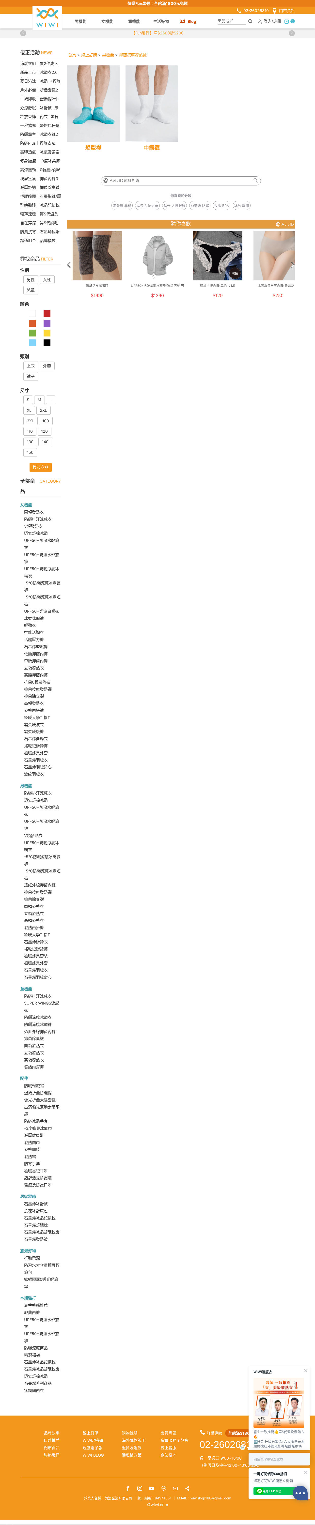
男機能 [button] (80, 21)
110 (30, 431)
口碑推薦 (52, 1440)
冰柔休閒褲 (34, 618)
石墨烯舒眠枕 (36, 1225)
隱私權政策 (132, 1455)
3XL (30, 420)
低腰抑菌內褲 (36, 653)
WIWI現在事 (93, 1440)
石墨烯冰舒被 (36, 1203)
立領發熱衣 (34, 667)
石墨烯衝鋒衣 (36, 738)
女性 (47, 279)
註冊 (277, 20)
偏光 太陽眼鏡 (174, 205)
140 (45, 441)
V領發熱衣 (33, 526)
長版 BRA (221, 205)
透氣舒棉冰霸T (37, 533)
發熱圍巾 (32, 1142)
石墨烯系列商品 (38, 1383)
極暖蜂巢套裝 (36, 955)
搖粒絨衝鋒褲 (36, 745)
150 (30, 452)
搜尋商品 (40, 467)
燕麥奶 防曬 (200, 205)
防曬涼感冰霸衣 (38, 1017)
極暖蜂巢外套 (36, 752)
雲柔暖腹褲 (34, 731)
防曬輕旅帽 (34, 1085)
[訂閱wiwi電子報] (175, 1489)
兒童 (31, 290)
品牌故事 (52, 1433)
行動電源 (32, 1258)
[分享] (187, 1489)
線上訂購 (89, 54)
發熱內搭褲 (34, 710)
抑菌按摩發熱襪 (38, 689)
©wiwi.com (157, 1504)
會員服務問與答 (174, 1440)
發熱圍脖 (32, 1149)
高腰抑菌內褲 (36, 674)
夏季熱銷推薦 (36, 1305)
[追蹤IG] (140, 1489)
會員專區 (168, 1433)
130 (30, 441)
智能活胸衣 (34, 632)
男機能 (108, 54)
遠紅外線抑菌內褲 (40, 885)
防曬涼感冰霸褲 (38, 1024)
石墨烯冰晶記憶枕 (40, 1218)
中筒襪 (151, 147)
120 (44, 431)
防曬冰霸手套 (36, 1121)
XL (29, 410)
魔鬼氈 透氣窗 (147, 205)
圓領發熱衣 (34, 512)
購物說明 (130, 1433)
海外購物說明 (133, 1440)
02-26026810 (256, 10)
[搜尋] (250, 21)
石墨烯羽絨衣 (36, 760)
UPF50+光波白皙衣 (41, 611)
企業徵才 (168, 1455)
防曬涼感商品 (36, 1347)
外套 (47, 365)
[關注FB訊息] (128, 1489)
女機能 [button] (107, 21)
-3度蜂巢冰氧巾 (38, 1128)
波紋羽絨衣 (34, 774)
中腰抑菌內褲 (36, 660)
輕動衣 (30, 625)
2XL (43, 410)
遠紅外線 (132, 181)
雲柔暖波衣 (34, 724)
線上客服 (168, 1447)
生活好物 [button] (161, 21)
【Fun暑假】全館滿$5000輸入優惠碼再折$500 (157, 32)
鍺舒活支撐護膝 (38, 1177)
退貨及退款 (132, 1447)
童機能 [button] (134, 21)
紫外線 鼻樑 (122, 205)
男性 (31, 279)
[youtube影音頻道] (152, 1489)
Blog (192, 21)
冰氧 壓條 (241, 205)
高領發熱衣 (34, 703)
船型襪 (93, 147)
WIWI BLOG (93, 1455)
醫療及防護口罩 (38, 1184)
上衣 (31, 365)
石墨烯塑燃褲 (36, 646)
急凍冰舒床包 (36, 1210)
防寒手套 (32, 1163)
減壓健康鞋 (34, 1135)
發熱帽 (30, 1156)
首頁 (72, 54)
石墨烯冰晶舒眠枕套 (42, 1232)
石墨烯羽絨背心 (38, 766)
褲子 (31, 376)
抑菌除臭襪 (34, 696)
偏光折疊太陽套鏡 (40, 1100)
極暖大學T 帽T (37, 717)
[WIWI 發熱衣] (47, 17)
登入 (268, 20)
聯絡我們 (52, 1455)
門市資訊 (287, 10)
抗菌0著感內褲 (37, 682)
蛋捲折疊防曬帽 (38, 1092)
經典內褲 (32, 1312)
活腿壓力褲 (34, 639)
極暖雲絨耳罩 (36, 1170)
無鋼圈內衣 (34, 1390)
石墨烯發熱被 (36, 1239)
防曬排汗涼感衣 (38, 519)
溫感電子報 (92, 1447)
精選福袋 (32, 1355)
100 (45, 420)
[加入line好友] (163, 1489)
